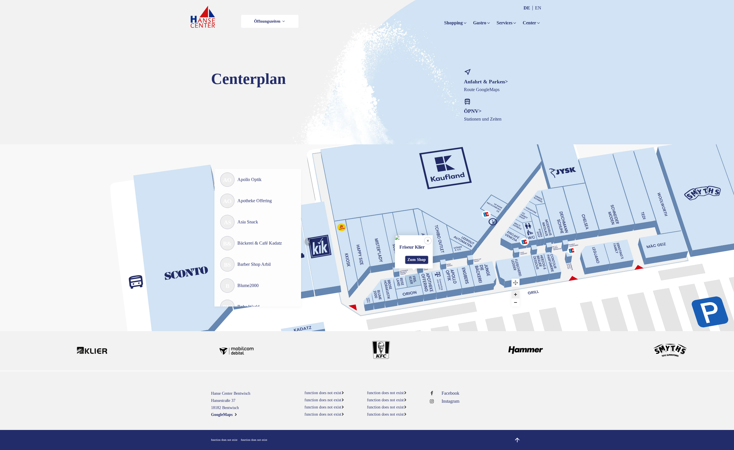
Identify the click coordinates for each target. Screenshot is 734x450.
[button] (269, 21)
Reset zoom (516, 283)
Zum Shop (416, 260)
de (527, 7)
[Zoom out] (516, 302)
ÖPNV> (472, 111)
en (538, 7)
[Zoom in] (516, 294)
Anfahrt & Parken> (486, 82)
